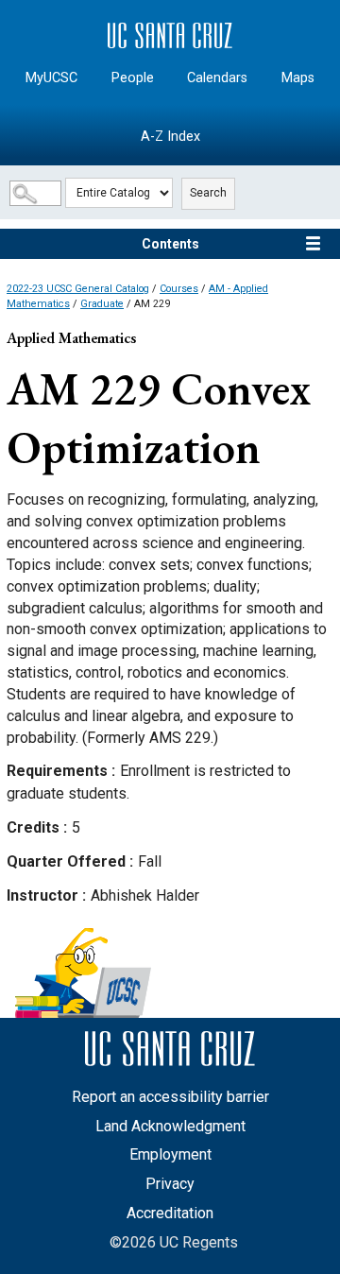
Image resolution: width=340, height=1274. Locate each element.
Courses (179, 289)
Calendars (217, 78)
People (132, 78)
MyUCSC (51, 78)
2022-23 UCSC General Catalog (78, 289)
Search (208, 192)
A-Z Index (170, 137)
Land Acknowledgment (170, 1126)
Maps (297, 78)
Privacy (170, 1184)
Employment (170, 1154)
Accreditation (170, 1213)
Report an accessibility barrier (170, 1097)
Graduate (102, 304)
